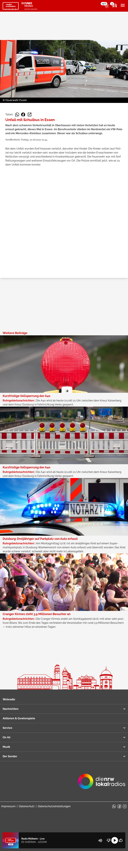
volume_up (100, 840)
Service (7, 727)
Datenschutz (26, 806)
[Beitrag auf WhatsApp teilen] (17, 115)
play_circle (115, 840)
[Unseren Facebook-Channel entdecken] (119, 806)
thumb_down (109, 840)
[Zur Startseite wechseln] (11, 6)
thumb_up (121, 840)
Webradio (9, 699)
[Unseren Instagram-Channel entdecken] (125, 806)
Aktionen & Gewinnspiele (19, 718)
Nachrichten (10, 708)
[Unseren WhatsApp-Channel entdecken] (114, 806)
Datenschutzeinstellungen (54, 806)
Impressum (8, 806)
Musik (6, 746)
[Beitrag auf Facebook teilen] (23, 115)
